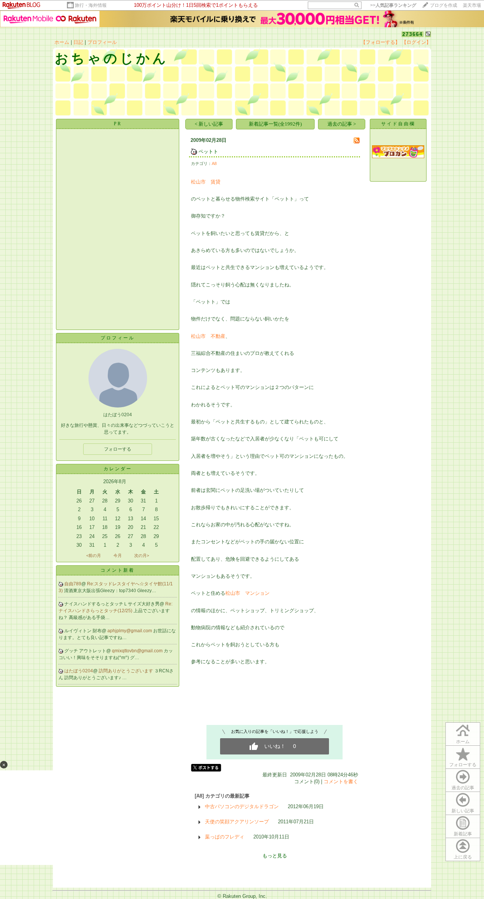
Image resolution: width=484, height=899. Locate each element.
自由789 (72, 583)
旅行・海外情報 (91, 5)
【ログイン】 (416, 42)
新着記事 (463, 834)
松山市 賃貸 (205, 182)
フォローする (462, 764)
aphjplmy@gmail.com (130, 630)
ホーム (61, 42)
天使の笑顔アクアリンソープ (237, 821)
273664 (412, 34)
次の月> (141, 555)
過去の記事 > (341, 124)
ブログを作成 (443, 5)
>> (393, 5)
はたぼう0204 (78, 670)
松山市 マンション (247, 593)
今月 (117, 555)
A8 (214, 163)
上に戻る (463, 857)
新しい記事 (462, 810)
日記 (78, 42)
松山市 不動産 (208, 336)
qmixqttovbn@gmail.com (138, 650)
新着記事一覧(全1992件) (275, 124)
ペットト (208, 151)
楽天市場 (472, 5)
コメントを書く (341, 781)
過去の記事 (462, 787)
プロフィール (102, 42)
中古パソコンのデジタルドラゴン (242, 806)
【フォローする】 (380, 42)
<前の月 (93, 555)
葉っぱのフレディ (224, 837)
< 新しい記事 (209, 124)
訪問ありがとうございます (126, 670)
